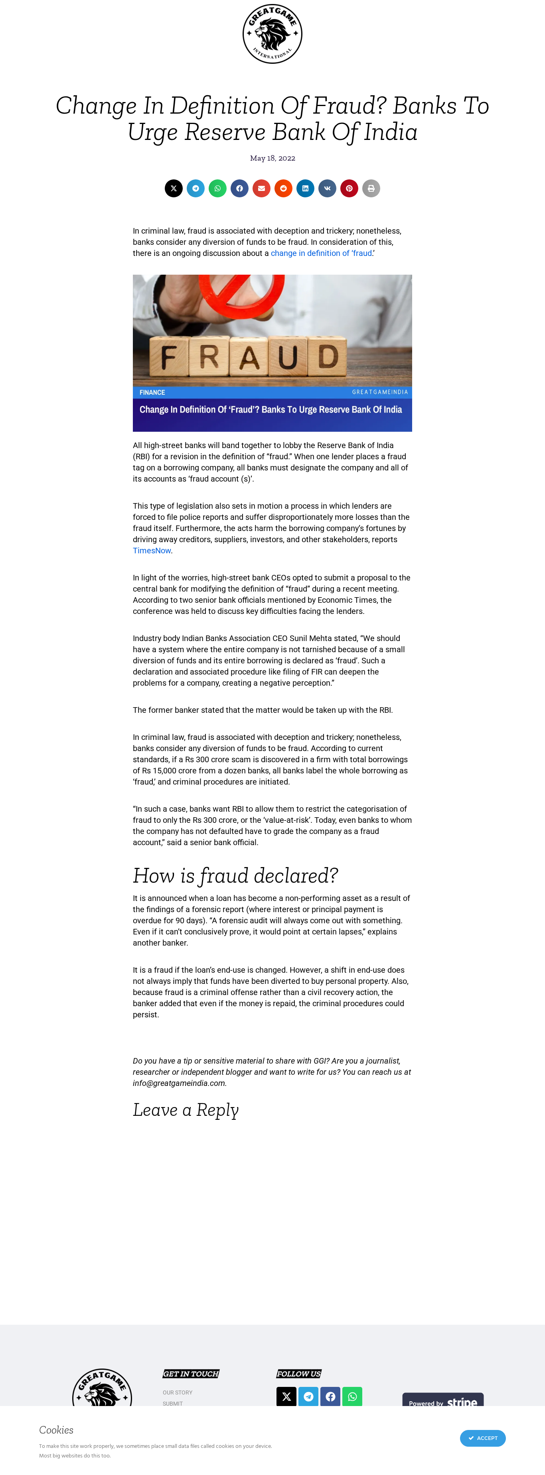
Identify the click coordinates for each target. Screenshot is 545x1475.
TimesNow (152, 550)
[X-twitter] (286, 1397)
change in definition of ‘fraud (321, 253)
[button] (174, 188)
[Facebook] (330, 1397)
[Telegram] (308, 1397)
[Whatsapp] (352, 1397)
